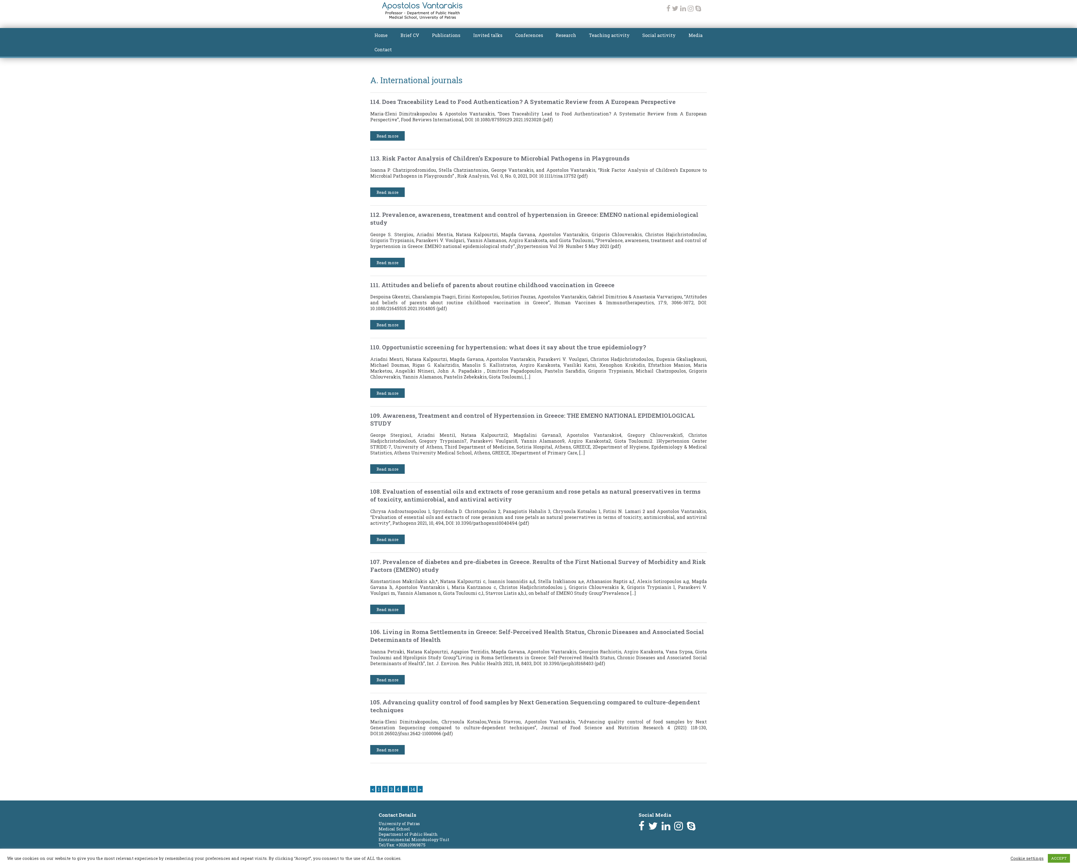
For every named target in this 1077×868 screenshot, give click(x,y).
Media (696, 35)
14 (412, 789)
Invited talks (487, 35)
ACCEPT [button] (1059, 858)
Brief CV (410, 35)
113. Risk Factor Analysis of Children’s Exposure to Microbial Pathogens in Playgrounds (500, 158)
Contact (383, 49)
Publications (446, 35)
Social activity (659, 35)
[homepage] (422, 17)
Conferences (529, 35)
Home (381, 35)
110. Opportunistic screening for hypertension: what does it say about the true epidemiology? (508, 347)
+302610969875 (410, 845)
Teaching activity (609, 35)
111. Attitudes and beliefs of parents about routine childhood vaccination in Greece (492, 285)
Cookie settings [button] (1027, 858)
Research (566, 35)
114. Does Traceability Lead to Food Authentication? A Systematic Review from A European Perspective (523, 102)
